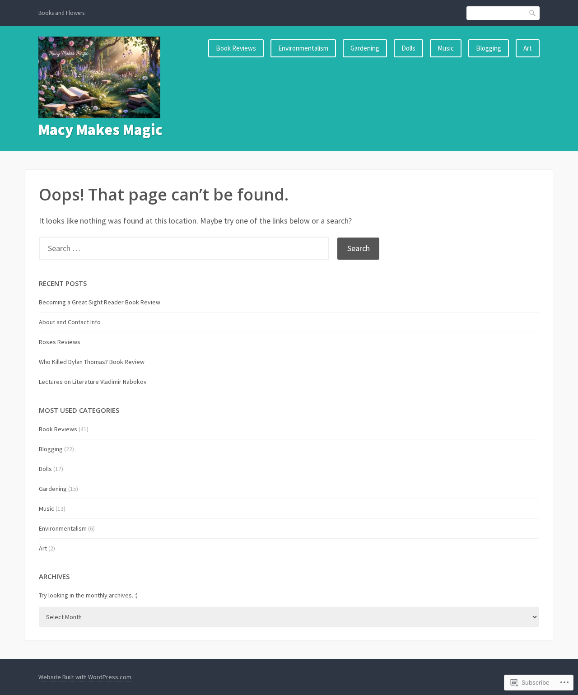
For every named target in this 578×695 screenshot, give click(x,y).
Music (446, 48)
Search (533, 13)
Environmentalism (303, 48)
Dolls (408, 48)
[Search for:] (188, 248)
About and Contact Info (70, 322)
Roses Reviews (59, 342)
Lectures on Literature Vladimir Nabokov (93, 382)
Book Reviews (236, 48)
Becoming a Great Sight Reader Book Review (99, 302)
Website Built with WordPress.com (84, 677)
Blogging (488, 48)
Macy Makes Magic (100, 129)
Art (527, 48)
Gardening (364, 48)
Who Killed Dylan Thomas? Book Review (91, 362)
